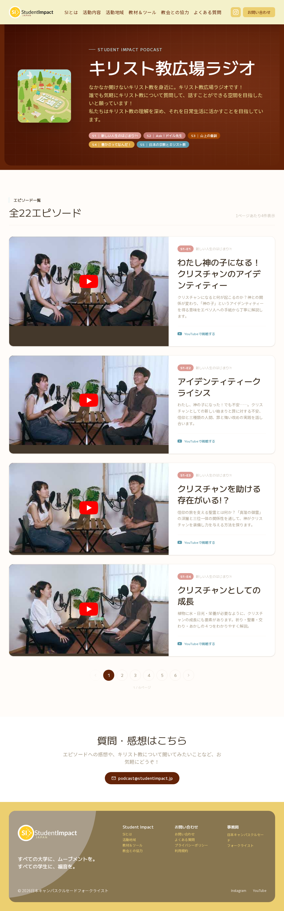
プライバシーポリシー (191, 845)
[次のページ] (188, 675)
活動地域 (115, 12)
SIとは (71, 12)
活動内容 (92, 12)
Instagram (238, 890)
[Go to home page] (63, 833)
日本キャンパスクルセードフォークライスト (69, 890)
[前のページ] (95, 675)
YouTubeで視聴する (199, 334)
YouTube (259, 890)
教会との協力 (175, 12)
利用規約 (181, 850)
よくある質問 (208, 12)
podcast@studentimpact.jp (145, 778)
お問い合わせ (259, 12)
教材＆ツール (143, 12)
